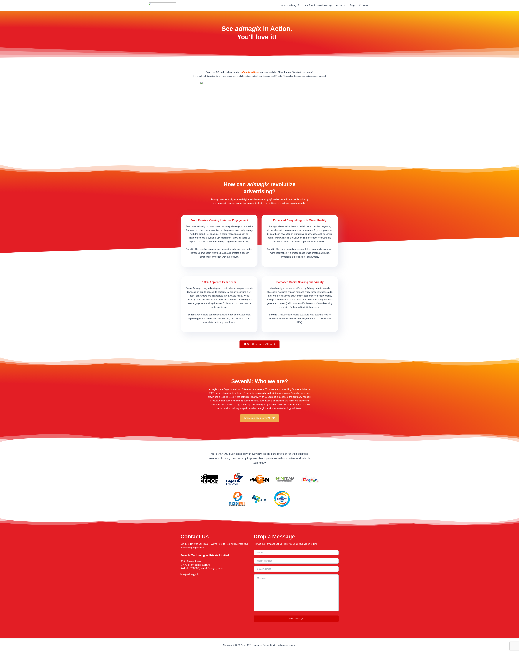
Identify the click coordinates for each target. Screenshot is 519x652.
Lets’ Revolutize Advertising (318, 5)
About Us (340, 5)
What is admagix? (290, 5)
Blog (352, 5)
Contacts (363, 5)
